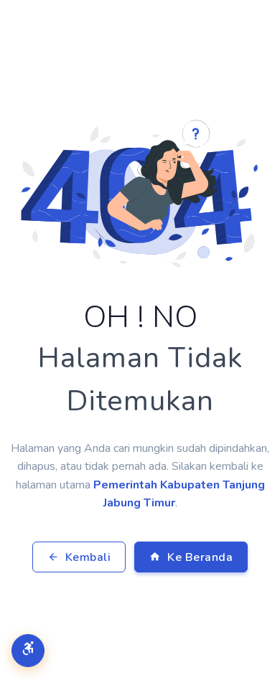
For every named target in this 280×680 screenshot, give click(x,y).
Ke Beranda (198, 557)
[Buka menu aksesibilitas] (28, 650)
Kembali (86, 557)
